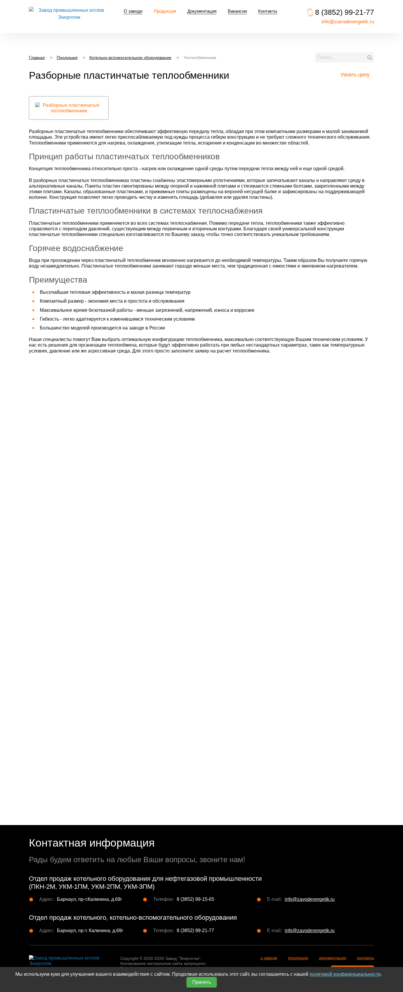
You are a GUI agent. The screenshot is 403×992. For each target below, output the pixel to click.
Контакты (267, 11)
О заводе (133, 11)
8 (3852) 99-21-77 (344, 12)
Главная (41, 58)
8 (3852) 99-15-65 (195, 899)
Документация (202, 11)
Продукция (165, 11)
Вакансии (237, 11)
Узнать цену (355, 75)
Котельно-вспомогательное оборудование (130, 57)
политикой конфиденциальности (345, 974)
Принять (201, 982)
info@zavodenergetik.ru (348, 21)
